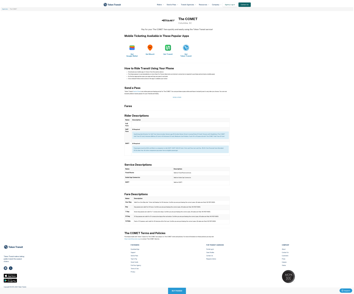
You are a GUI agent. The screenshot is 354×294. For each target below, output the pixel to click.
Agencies (5, 9)
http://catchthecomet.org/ (132, 239)
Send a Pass (136, 91)
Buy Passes (177, 291)
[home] (112, 4)
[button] (160, 4)
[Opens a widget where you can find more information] (345, 290)
